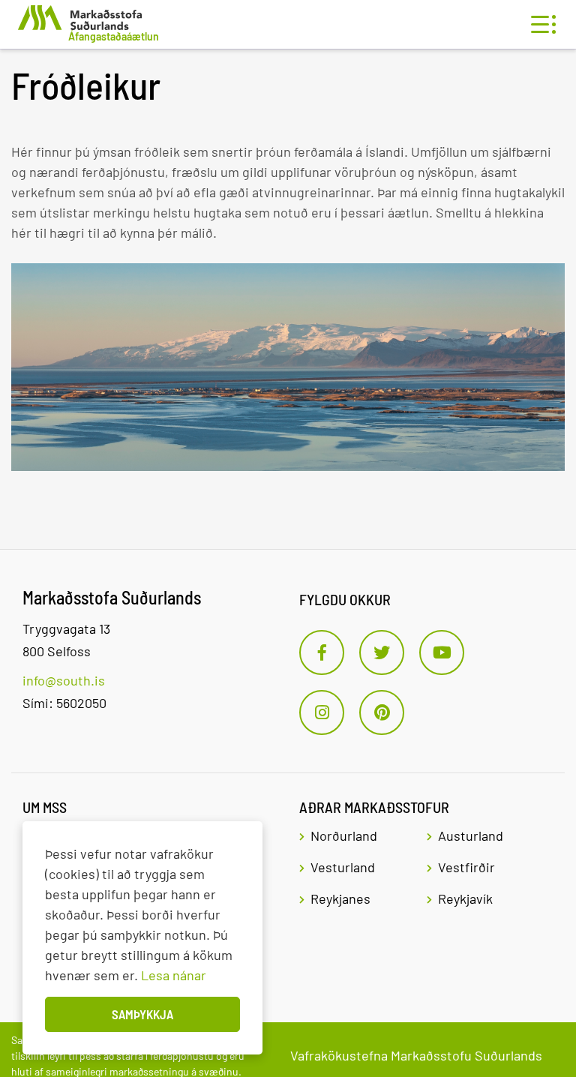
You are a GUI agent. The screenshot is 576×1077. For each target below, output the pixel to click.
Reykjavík (465, 898)
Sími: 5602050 (64, 702)
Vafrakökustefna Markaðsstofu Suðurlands (416, 1055)
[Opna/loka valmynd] (539, 24)
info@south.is (63, 680)
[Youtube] (441, 652)
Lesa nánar (173, 975)
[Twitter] (381, 652)
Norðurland (343, 835)
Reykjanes (340, 898)
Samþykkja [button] (142, 1014)
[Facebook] (321, 652)
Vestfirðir (466, 867)
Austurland (470, 835)
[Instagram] (321, 712)
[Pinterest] (381, 712)
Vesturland (342, 867)
